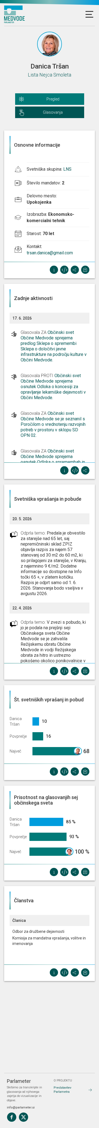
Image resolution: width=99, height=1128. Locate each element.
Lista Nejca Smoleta (49, 75)
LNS (67, 169)
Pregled (52, 99)
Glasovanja (53, 112)
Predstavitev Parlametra (62, 1090)
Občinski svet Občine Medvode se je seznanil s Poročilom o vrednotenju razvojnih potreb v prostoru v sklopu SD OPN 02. (53, 424)
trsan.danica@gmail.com (50, 252)
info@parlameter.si (21, 1107)
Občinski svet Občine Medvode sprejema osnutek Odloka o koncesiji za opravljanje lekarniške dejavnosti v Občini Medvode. (53, 386)
